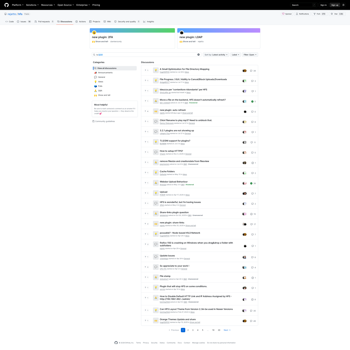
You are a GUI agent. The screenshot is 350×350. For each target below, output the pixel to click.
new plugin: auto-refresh (173, 110)
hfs (20, 14)
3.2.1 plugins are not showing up (177, 130)
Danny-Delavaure (167, 123)
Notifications (304, 14)
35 (254, 311)
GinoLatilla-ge (165, 92)
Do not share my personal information (221, 343)
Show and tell (100, 41)
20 (219, 330)
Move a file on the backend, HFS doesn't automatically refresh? (193, 99)
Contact (187, 343)
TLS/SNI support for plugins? (175, 140)
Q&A (186, 103)
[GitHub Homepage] (116, 343)
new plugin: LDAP (191, 37)
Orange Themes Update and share (178, 319)
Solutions (31, 5)
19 (213, 330)
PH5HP (162, 195)
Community (171, 343)
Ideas (187, 72)
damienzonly (116, 41)
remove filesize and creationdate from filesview (184, 161)
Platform (16, 5)
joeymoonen (164, 164)
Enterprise (82, 5)
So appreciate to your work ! (174, 265)
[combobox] (146, 55)
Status (162, 343)
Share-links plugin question (174, 212)
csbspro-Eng (165, 133)
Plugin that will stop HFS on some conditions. (183, 286)
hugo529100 (165, 72)
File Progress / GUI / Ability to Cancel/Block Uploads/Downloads (193, 79)
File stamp (165, 276)
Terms (138, 343)
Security (154, 343)
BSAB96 (163, 144)
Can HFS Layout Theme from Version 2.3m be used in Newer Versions (196, 309)
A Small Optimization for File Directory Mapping (184, 69)
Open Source (65, 5)
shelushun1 (164, 279)
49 (254, 321)
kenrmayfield (165, 302)
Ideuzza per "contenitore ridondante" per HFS (183, 89)
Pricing (96, 5)
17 (254, 224)
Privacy (146, 343)
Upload (163, 191)
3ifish (162, 205)
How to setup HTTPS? (171, 151)
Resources (47, 5)
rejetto (12, 14)
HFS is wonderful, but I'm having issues (180, 202)
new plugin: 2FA (102, 37)
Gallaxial (163, 174)
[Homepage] (6, 5)
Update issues (167, 255)
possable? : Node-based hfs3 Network (180, 232)
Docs (180, 343)
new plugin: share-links (172, 222)
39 (254, 71)
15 (254, 214)
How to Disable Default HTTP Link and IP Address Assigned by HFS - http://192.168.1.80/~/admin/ (196, 297)
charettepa (164, 258)
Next (226, 330)
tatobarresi (164, 215)
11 (254, 142)
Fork (321, 14)
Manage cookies (198, 343)
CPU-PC (163, 269)
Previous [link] (175, 330)
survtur (162, 289)
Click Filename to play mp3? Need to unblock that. (186, 120)
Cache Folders (167, 171)
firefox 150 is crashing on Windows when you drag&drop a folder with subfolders (196, 244)
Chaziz (162, 154)
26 (254, 183)
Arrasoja (163, 185)
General (192, 123)
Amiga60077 (165, 82)
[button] (198, 54)
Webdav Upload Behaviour (174, 181)
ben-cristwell (165, 103)
